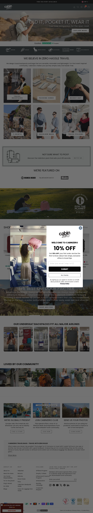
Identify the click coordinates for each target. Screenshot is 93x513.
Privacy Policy (64, 284)
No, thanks (64, 275)
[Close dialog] (80, 228)
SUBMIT (64, 269)
